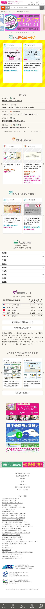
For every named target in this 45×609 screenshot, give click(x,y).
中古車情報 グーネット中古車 (10, 498)
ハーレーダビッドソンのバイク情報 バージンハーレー (17, 526)
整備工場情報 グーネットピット (11, 505)
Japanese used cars (8, 511)
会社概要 (22, 479)
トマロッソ (5, 545)
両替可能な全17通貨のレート (21, 322)
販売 (7, 7)
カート (37, 4)
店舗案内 (41, 607)
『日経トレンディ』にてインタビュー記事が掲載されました (20, 114)
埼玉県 (4, 271)
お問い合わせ (22, 484)
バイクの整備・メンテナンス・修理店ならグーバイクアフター (19, 541)
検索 (42, 8)
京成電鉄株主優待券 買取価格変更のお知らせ (15, 127)
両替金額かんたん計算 (21, 328)
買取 (3, 7)
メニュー (42, 3)
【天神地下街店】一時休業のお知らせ (13, 121)
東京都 (4, 253)
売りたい (13, 607)
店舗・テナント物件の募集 (22, 487)
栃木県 (4, 274)
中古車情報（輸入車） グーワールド (12, 503)
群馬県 (4, 278)
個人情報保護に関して (22, 476)
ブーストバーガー (7, 548)
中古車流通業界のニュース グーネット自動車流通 (16, 524)
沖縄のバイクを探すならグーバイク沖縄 (13, 518)
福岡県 (4, 267)
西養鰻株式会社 (6, 550)
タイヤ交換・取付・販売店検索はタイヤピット (15, 522)
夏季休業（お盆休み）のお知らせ (12, 101)
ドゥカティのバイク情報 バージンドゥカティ (15, 530)
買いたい (22, 607)
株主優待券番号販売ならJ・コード (12, 558)
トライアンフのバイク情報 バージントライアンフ (16, 533)
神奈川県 (5, 256)
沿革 (22, 481)
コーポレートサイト (22, 490)
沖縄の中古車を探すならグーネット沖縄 (13, 515)
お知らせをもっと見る (11, 132)
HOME (3, 607)
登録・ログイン (31, 4)
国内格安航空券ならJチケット (10, 556)
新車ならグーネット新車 (9, 501)
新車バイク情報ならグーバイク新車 (12, 539)
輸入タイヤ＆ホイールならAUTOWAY (12, 520)
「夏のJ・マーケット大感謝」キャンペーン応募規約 (18, 107)
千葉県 (4, 260)
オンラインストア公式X (31, 132)
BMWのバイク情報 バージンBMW (11, 528)
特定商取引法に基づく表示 (22, 473)
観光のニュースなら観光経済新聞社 (12, 537)
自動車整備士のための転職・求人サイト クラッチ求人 (17, 552)
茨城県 (4, 282)
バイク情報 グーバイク (8, 509)
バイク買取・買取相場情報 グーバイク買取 (14, 543)
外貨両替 (32, 607)
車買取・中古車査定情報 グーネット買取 (13, 507)
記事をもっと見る (21, 393)
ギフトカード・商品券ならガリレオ (12, 554)
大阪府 (4, 264)
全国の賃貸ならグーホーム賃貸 (11, 535)
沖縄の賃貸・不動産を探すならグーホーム (14, 513)
